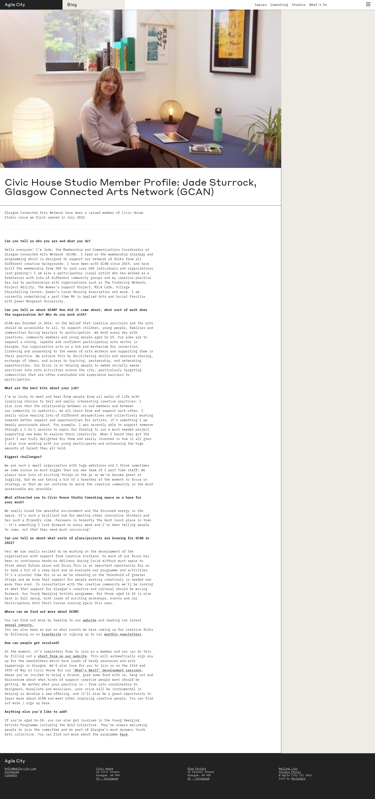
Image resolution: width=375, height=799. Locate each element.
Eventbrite (51, 634)
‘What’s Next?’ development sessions (107, 670)
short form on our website (62, 656)
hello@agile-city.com (20, 768)
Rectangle (298, 778)
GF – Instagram (198, 778)
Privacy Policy (290, 772)
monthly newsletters (122, 634)
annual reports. (19, 625)
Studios (299, 5)
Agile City (15, 4)
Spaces (261, 5)
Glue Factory (197, 768)
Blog (72, 4)
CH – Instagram (107, 778)
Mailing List (288, 768)
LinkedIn (11, 775)
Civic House (104, 768)
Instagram (12, 772)
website (89, 620)
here (124, 734)
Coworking (279, 5)
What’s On (318, 5)
